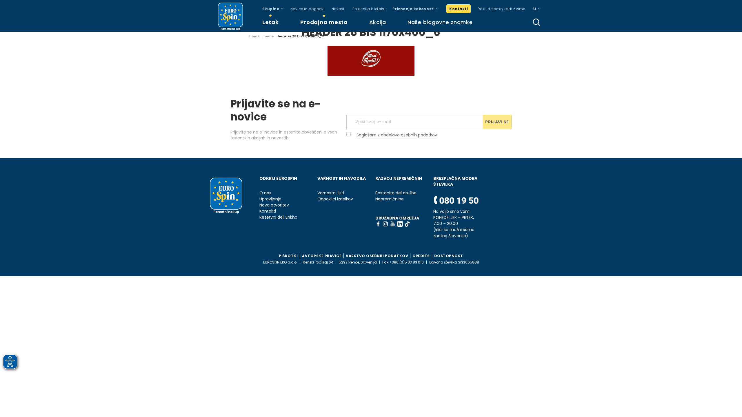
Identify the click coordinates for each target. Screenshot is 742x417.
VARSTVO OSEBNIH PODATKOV (377, 255)
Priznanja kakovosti (414, 8)
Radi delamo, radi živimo (501, 8)
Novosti (338, 8)
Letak (270, 22)
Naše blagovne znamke (440, 22)
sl (535, 8)
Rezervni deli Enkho (278, 217)
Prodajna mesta (324, 22)
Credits (421, 255)
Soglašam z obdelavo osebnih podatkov (397, 135)
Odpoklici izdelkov (335, 199)
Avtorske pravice (321, 255)
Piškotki (288, 255)
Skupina (271, 8)
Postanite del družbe (396, 193)
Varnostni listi (330, 193)
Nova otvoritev (274, 205)
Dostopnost (448, 255)
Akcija (377, 22)
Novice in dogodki (307, 8)
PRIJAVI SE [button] (497, 122)
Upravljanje (270, 199)
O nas (265, 193)
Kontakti (458, 8)
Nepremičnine (389, 199)
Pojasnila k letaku (368, 8)
